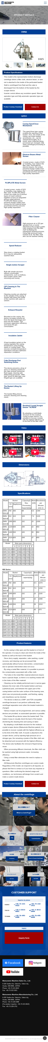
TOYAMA (7, 916)
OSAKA (7, 904)
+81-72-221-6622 (20, 904)
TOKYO (7, 910)
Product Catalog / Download (13, 107)
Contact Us (35, 107)
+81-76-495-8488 (20, 916)
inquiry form (24, 938)
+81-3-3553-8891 (20, 910)
